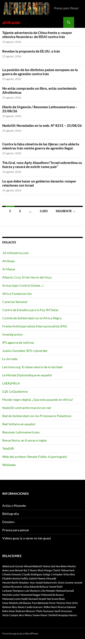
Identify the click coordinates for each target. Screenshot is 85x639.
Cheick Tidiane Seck (64, 570)
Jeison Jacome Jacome (70, 582)
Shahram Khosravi (25, 611)
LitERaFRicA (11, 383)
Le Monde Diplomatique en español (27, 375)
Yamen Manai (39, 615)
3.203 (44, 211)
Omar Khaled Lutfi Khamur (16, 602)
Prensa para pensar (15, 530)
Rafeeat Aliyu (9, 606)
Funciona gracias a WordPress (20, 633)
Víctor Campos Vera (13, 615)
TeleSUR (8, 448)
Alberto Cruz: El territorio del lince (26, 277)
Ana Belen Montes (66, 566)
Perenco (61, 602)
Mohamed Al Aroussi (52, 594)
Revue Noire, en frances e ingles (24, 440)
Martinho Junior (11, 594)
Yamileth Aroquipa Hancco (62, 615)
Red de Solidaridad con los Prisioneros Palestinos (36, 416)
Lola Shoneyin (32, 590)
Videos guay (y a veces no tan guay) (26, 538)
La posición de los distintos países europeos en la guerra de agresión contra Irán (40, 72)
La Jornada (9, 359)
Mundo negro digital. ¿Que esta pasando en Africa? (37, 399)
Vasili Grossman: (63, 611)
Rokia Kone (8, 611)
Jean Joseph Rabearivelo (43, 582)
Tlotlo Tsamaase (45, 611)
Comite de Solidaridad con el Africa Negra (31, 318)
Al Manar (8, 269)
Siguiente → (66, 211)
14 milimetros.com (15, 253)
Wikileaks (9, 465)
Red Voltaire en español (18, 424)
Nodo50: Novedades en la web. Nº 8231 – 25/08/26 (42, 125)
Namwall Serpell (37, 598)
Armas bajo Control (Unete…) (22, 285)
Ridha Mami (50, 606)
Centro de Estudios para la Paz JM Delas (30, 310)
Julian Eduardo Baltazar (36, 586)
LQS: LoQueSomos (15, 391)
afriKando (11, 22)
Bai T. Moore (30, 570)
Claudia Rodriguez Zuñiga (36, 574)
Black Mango (45, 570)
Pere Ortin (72, 602)
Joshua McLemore (12, 586)
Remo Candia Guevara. (30, 606)
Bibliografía (10, 514)
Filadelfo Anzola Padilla (15, 578)
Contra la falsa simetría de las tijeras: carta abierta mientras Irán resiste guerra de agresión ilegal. (40, 146)
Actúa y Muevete (14, 505)
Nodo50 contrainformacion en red (26, 408)
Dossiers (8, 522)
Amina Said (49, 566)
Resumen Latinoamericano (21, 432)
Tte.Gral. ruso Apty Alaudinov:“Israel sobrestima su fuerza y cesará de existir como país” (42, 165)
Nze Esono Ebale (56, 598)
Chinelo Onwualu (11, 574)
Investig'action (12, 334)
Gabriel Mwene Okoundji (42, 578)
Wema (28, 615)
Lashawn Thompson (13, 590)
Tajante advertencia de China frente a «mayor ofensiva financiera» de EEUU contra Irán (37, 35)
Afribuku (8, 261)
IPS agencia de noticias (18, 342)
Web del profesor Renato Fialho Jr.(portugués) (34, 457)
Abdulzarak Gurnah (12, 566)
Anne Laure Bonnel (12, 570)
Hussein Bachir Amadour (15, 582)
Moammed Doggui (30, 594)
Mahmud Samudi (65, 590)
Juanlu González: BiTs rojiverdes (24, 351)
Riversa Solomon (67, 606)
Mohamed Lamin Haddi (15, 598)
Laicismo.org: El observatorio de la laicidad (32, 367)
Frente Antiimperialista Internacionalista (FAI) (34, 326)
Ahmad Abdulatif (33, 566)
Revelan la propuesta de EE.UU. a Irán (31, 51)
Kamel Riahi (56, 586)
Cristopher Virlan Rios (63, 574)
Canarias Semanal (14, 302)
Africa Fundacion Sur (17, 293)
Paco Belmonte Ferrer (44, 602)
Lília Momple (48, 590)
